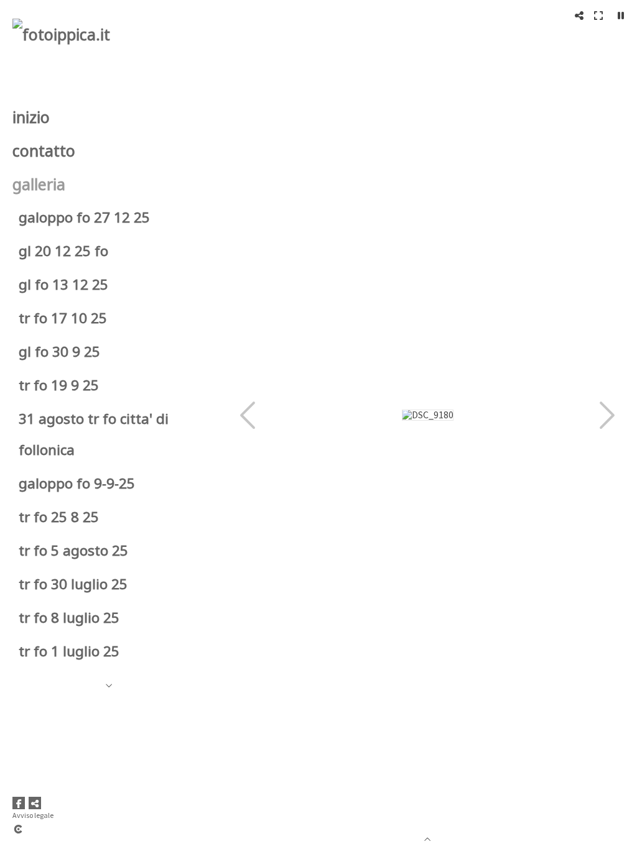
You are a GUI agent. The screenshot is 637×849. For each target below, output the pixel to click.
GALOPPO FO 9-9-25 (77, 483)
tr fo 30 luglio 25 (73, 584)
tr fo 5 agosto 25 (73, 550)
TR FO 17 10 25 (63, 318)
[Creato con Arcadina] (92, 829)
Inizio (31, 116)
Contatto (43, 150)
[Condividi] (579, 15)
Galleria (38, 184)
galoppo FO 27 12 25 (84, 217)
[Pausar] (621, 15)
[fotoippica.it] (61, 34)
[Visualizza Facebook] (18, 803)
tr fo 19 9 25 (59, 385)
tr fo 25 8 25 (59, 516)
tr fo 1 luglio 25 (69, 651)
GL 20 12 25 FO (63, 250)
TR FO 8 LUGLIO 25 (69, 617)
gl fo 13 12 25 (63, 284)
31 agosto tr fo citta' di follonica (94, 434)
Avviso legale (32, 815)
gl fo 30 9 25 (59, 351)
